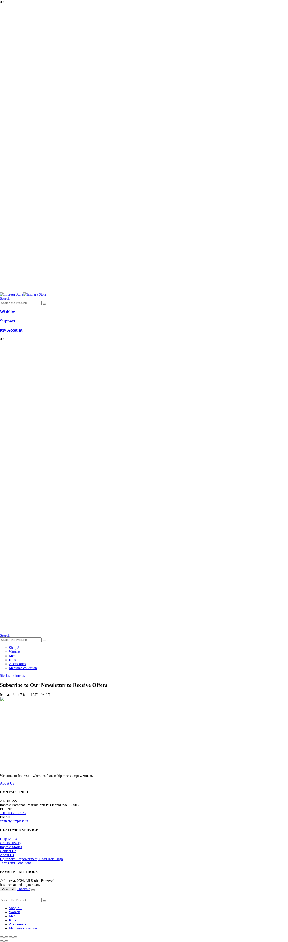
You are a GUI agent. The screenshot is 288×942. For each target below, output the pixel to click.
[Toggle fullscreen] (6, 937)
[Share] (11, 937)
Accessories (17, 664)
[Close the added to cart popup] (33, 890)
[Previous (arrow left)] (2, 941)
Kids (12, 660)
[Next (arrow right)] (6, 941)
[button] (5, 298)
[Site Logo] (23, 294)
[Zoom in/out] (2, 937)
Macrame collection (23, 668)
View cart (8, 889)
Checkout (23, 889)
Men (12, 656)
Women (14, 652)
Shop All (15, 648)
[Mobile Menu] (1, 631)
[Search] (44, 304)
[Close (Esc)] (15, 937)
